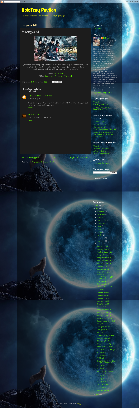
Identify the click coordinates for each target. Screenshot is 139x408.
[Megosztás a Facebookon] (59, 82)
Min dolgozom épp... (100, 105)
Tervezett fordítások (101, 149)
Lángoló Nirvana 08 (104, 258)
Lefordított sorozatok (101, 154)
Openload (68, 76)
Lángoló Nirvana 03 (104, 313)
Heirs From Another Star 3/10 (104, 130)
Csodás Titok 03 (103, 384)
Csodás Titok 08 (103, 269)
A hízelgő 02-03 (102, 281)
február (101, 241)
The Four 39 (58, 74)
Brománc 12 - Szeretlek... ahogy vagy (106, 372)
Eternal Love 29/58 (100, 110)
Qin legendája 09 (103, 284)
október (101, 217)
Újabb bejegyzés (30, 157)
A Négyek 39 (101, 368)
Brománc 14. (101, 307)
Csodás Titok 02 (103, 390)
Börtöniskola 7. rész (104, 347)
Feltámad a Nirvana (104, 318)
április (100, 235)
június (100, 229)
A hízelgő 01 (101, 290)
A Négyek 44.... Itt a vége (106, 350)
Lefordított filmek (99, 151)
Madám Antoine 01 (104, 293)
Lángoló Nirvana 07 (104, 261)
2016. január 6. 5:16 (37, 114)
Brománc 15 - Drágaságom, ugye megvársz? (105, 276)
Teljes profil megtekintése (102, 93)
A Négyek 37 (101, 379)
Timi (29, 114)
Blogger (80, 404)
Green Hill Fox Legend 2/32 (103, 132)
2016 (97, 209)
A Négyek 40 (101, 366)
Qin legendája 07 (103, 298)
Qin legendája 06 (103, 327)
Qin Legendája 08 (103, 295)
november (101, 214)
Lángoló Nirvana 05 (104, 272)
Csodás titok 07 (103, 301)
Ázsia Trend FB (99, 29)
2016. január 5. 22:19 (45, 96)
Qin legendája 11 (103, 249)
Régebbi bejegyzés (79, 157)
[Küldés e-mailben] (53, 82)
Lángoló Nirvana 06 (104, 264)
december (102, 211)
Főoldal (54, 157)
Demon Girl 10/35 (99, 125)
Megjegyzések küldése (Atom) (43, 162)
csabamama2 (33, 96)
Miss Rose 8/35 (99, 122)
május (100, 232)
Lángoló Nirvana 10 (104, 246)
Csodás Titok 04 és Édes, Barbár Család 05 (106, 362)
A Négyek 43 (101, 352)
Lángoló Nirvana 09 (104, 255)
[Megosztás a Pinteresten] (61, 82)
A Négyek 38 (101, 376)
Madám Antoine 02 (104, 287)
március (101, 238)
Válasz (30, 108)
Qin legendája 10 (103, 266)
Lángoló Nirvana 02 (104, 315)
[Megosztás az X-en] (57, 82)
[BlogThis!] (55, 82)
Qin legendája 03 (103, 341)
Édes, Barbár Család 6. (105, 335)
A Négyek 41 (101, 358)
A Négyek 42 (101, 355)
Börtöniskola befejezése (106, 344)
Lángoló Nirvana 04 (104, 310)
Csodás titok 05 (103, 324)
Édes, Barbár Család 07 (106, 321)
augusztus (101, 223)
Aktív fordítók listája (100, 163)
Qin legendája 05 (103, 330)
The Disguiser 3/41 (100, 127)
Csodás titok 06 (103, 304)
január (100, 244)
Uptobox (58, 76)
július (100, 226)
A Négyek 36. (101, 382)
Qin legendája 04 (103, 338)
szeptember (102, 220)
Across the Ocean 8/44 (102, 107)
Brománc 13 (101, 332)
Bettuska (106, 38)
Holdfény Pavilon (39, 10)
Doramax (49, 76)
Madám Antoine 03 (104, 252)
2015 (97, 395)
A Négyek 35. (101, 387)
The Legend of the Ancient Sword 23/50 (103, 136)
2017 (97, 206)
